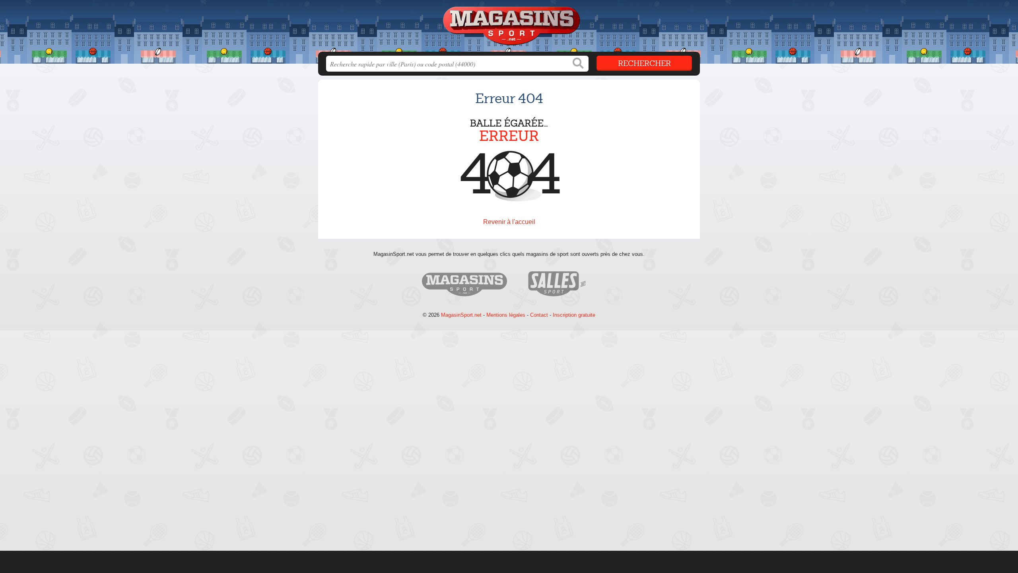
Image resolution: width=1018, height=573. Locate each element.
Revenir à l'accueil (509, 221)
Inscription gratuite (574, 315)
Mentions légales (505, 315)
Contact (539, 315)
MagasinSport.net (461, 315)
